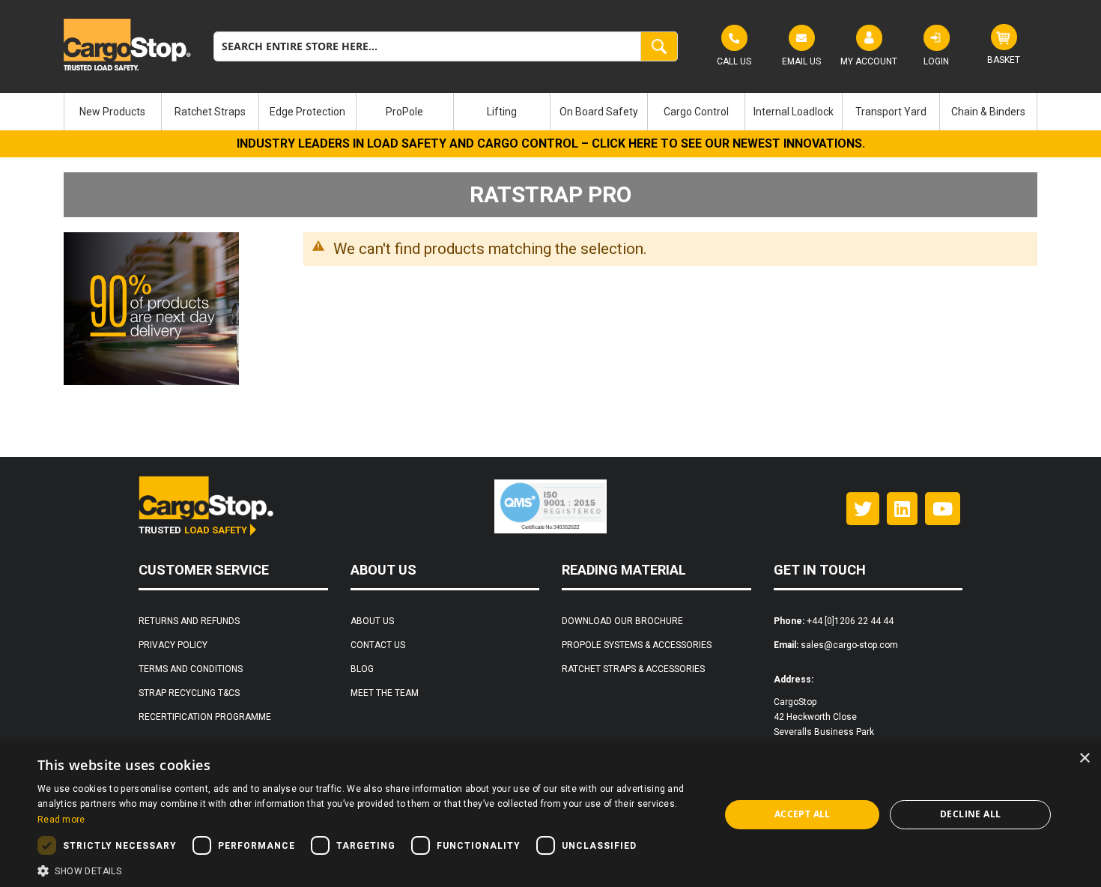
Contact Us (378, 645)
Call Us (734, 61)
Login (936, 61)
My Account (868, 61)
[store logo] (127, 44)
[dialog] (550, 814)
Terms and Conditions (191, 669)
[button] (368, 869)
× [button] (1084, 758)
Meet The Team (385, 693)
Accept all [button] (802, 814)
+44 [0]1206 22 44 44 (850, 621)
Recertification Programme (205, 717)
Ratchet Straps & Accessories (633, 669)
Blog (362, 669)
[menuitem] (112, 111)
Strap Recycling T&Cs (189, 693)
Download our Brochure (622, 621)
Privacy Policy (173, 645)
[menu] (550, 111)
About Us (372, 621)
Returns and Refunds (189, 621)
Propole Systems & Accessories (637, 645)
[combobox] (445, 46)
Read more (61, 819)
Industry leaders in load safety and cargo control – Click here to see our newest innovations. (551, 143)
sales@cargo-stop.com (849, 645)
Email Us (801, 61)
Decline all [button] (970, 814)
